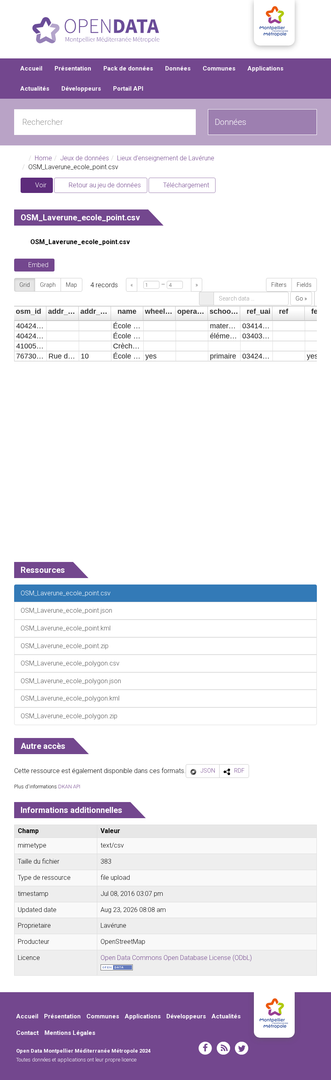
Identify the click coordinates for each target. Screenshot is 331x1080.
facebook (205, 1048)
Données (178, 68)
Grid (24, 285)
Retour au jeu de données (104, 185)
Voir (43, 187)
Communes (219, 68)
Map (71, 285)
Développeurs (81, 88)
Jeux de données (84, 158)
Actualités (34, 88)
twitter (241, 1048)
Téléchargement (185, 185)
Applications (265, 68)
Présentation (72, 68)
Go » (301, 298)
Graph (48, 285)
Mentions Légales (69, 1032)
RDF (239, 770)
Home (43, 158)
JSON (208, 770)
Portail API (128, 88)
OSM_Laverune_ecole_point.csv (80, 242)
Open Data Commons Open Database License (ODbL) (176, 958)
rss (223, 1048)
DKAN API (69, 787)
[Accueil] (96, 30)
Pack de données (128, 68)
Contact (27, 1032)
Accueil (31, 68)
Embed (38, 265)
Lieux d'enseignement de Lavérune (165, 158)
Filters (279, 285)
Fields (304, 285)
